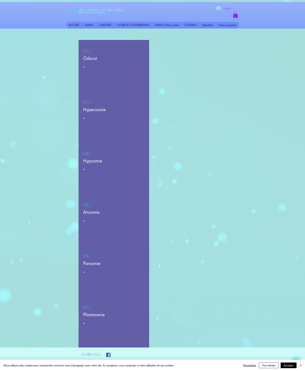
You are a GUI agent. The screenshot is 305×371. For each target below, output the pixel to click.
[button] (235, 15)
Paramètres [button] (249, 365)
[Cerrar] (301, 365)
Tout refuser (269, 365)
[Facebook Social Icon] (108, 355)
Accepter (289, 365)
